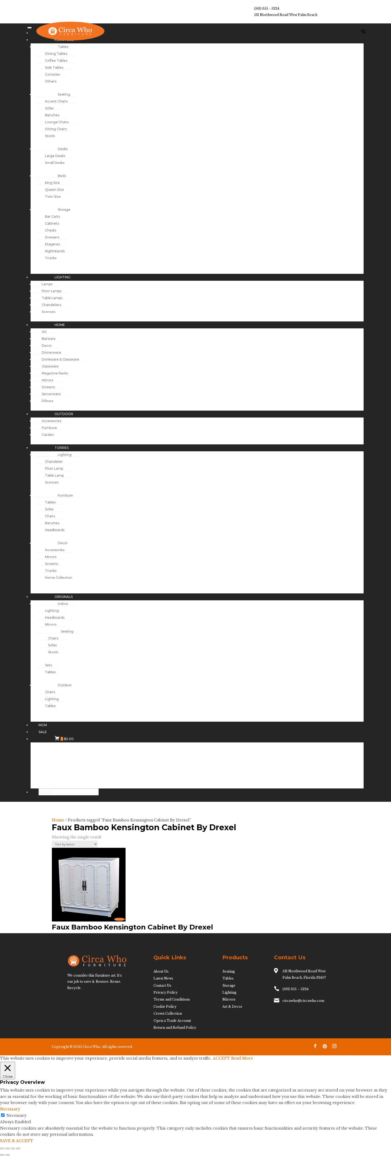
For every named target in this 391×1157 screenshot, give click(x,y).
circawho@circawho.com (303, 1001)
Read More (242, 1058)
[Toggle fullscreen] (7, 1148)
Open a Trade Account (172, 1021)
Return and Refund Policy (174, 1028)
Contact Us (162, 985)
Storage (228, 985)
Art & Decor (232, 1007)
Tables (228, 978)
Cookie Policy (165, 1007)
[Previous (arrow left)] (2, 1155)
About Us (161, 971)
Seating (228, 971)
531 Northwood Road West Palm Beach (285, 15)
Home (58, 820)
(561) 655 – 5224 (295, 989)
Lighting (229, 992)
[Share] (13, 1148)
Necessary (16, 1115)
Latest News (163, 978)
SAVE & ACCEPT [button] (16, 1140)
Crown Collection (167, 1013)
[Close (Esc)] (18, 1148)
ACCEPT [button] (221, 1058)
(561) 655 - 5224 (266, 8)
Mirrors (228, 999)
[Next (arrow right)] (7, 1155)
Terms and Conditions (171, 999)
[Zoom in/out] (2, 1148)
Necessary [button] (10, 1109)
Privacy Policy (165, 992)
